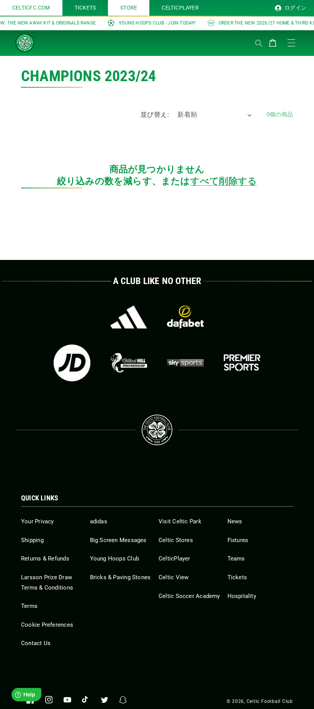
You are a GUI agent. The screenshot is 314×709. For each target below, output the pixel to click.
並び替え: (155, 114)
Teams (236, 558)
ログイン (294, 8)
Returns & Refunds (45, 558)
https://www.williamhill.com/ (128, 363)
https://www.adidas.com (128, 317)
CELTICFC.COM (31, 8)
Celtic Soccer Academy (189, 596)
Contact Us (36, 643)
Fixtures (238, 540)
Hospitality (241, 596)
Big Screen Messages (118, 540)
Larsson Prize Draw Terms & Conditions (47, 582)
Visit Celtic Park (180, 521)
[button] (53, 41)
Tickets (237, 577)
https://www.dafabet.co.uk (185, 317)
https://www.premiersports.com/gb (242, 363)
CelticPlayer (174, 558)
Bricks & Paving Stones (120, 577)
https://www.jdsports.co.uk (72, 363)
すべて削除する (223, 181)
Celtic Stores (176, 540)
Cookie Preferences (47, 624)
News (234, 521)
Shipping (32, 540)
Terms (29, 606)
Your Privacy (37, 521)
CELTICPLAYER (180, 8)
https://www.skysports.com (185, 363)
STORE (128, 8)
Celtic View (173, 577)
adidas (98, 521)
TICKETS (85, 8)
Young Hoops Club (114, 558)
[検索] (259, 43)
